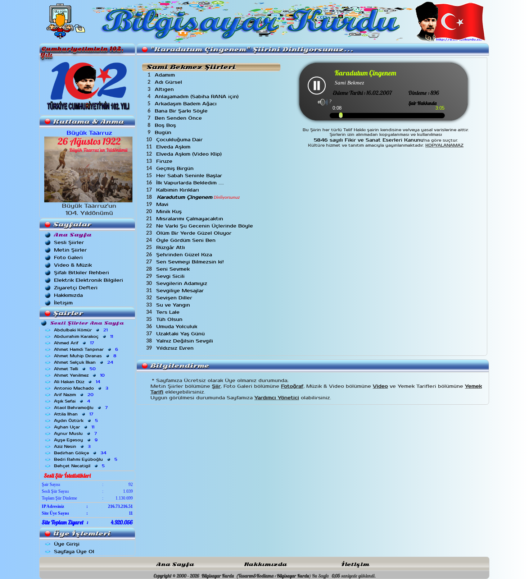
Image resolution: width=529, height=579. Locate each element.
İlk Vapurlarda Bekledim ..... (191, 183)
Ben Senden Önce (179, 118)
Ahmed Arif (74, 342)
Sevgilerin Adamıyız (182, 283)
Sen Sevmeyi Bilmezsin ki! (191, 262)
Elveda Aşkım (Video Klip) (189, 154)
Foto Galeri (68, 257)
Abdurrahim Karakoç (84, 336)
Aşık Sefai (72, 401)
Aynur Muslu (76, 433)
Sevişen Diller (175, 298)
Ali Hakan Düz (77, 381)
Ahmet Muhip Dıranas (86, 355)
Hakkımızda (68, 295)
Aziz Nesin (73, 446)
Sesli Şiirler (69, 242)
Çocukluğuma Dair (180, 140)
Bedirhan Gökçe (81, 452)
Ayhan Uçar (75, 426)
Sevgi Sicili (171, 276)
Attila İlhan (74, 414)
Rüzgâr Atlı (171, 247)
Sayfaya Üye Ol (74, 551)
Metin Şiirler (70, 250)
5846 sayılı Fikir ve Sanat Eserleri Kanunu (369, 140)
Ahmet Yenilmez (80, 375)
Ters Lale (168, 312)
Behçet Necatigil (80, 465)
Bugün (164, 132)
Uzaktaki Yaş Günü (181, 334)
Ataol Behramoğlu (81, 407)
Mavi (163, 204)
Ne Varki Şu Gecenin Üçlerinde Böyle (205, 226)
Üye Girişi (67, 544)
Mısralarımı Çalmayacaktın (190, 219)
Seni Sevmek (173, 269)
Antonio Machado (82, 388)
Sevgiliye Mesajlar (180, 291)
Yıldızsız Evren (175, 348)
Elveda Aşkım (174, 147)
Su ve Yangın (174, 305)
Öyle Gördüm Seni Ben (186, 240)
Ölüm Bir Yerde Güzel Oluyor (194, 233)
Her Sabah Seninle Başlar (190, 176)
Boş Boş (166, 125)
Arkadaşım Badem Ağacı (186, 104)
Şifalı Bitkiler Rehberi (81, 273)
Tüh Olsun (170, 319)
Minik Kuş (170, 211)
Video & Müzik (73, 265)
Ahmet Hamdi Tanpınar (86, 349)
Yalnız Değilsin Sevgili (185, 341)
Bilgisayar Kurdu (293, 576)
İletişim (63, 303)
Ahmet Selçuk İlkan (84, 362)
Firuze (165, 161)
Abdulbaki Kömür (81, 329)
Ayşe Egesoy (76, 439)
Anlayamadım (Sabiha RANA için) (197, 96)
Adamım (166, 75)
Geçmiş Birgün (175, 168)
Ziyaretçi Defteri (76, 288)
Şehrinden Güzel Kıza (185, 255)
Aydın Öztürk (76, 420)
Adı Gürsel (169, 82)
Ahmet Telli (75, 368)
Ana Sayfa (175, 564)
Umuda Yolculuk (177, 326)
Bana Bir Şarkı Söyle (182, 111)
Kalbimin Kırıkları (178, 190)
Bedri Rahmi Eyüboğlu (86, 459)
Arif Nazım (74, 394)
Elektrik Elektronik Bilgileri (88, 280)
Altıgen (165, 89)
